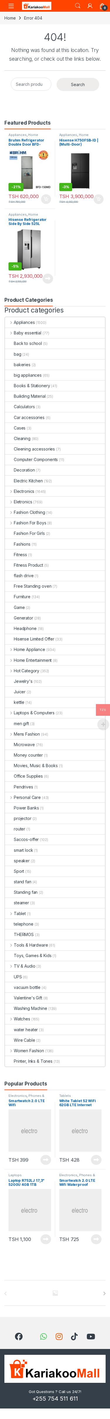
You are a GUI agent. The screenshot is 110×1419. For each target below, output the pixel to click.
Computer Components (36, 459)
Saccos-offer (26, 839)
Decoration (24, 469)
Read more (48, 279)
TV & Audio (24, 966)
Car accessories (29, 417)
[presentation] (104, 1293)
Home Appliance (23, 136)
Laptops (15, 1175)
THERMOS (24, 934)
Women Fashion (29, 1050)
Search (78, 6)
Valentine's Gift (28, 997)
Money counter (28, 755)
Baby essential (27, 332)
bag (17, 354)
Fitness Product (28, 565)
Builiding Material (29, 396)
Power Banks (26, 807)
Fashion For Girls (29, 533)
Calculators (24, 406)
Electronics (24, 491)
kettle (19, 702)
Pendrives (23, 786)
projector (22, 818)
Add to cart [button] (46, 199)
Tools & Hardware (31, 944)
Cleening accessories (34, 448)
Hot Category (26, 670)
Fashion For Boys (30, 522)
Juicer (20, 691)
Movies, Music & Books (36, 765)
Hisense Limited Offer (34, 638)
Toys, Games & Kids (32, 955)
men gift (21, 723)
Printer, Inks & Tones (33, 1061)
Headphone (25, 628)
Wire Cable (24, 1040)
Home (10, 17)
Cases (20, 427)
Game (19, 607)
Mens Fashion (27, 734)
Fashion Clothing (29, 512)
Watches (22, 1018)
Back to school (28, 343)
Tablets (65, 1096)
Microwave (24, 744)
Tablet (20, 913)
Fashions (22, 544)
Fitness (20, 554)
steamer (21, 902)
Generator (23, 617)
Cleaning (22, 438)
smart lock (23, 850)
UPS (18, 976)
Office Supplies (28, 776)
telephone (23, 923)
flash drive (23, 575)
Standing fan (26, 892)
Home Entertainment (33, 660)
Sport (19, 871)
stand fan (22, 881)
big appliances (28, 375)
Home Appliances (74, 136)
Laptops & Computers (34, 712)
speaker (22, 860)
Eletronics (23, 501)
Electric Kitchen (28, 480)
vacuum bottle (27, 987)
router (19, 828)
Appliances (18, 135)
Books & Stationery (32, 385)
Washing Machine (30, 1008)
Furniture (22, 596)
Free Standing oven (32, 586)
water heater (26, 1029)
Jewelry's (23, 681)
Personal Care (27, 797)
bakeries (22, 364)
